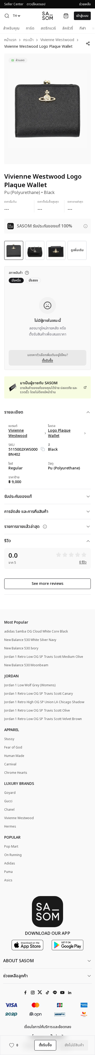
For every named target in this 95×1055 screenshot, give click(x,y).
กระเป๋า (28, 40)
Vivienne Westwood (57, 40)
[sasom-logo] (47, 15)
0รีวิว (83, 562)
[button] (7, 15)
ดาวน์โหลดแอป (36, 4)
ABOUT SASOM (18, 961)
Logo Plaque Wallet (59, 433)
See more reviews (47, 583)
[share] (88, 43)
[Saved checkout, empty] (66, 16)
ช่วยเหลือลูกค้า (15, 976)
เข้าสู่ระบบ (82, 15)
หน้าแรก (10, 40)
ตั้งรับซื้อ (47, 360)
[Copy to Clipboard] (43, 449)
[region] (47, 109)
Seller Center (13, 4)
